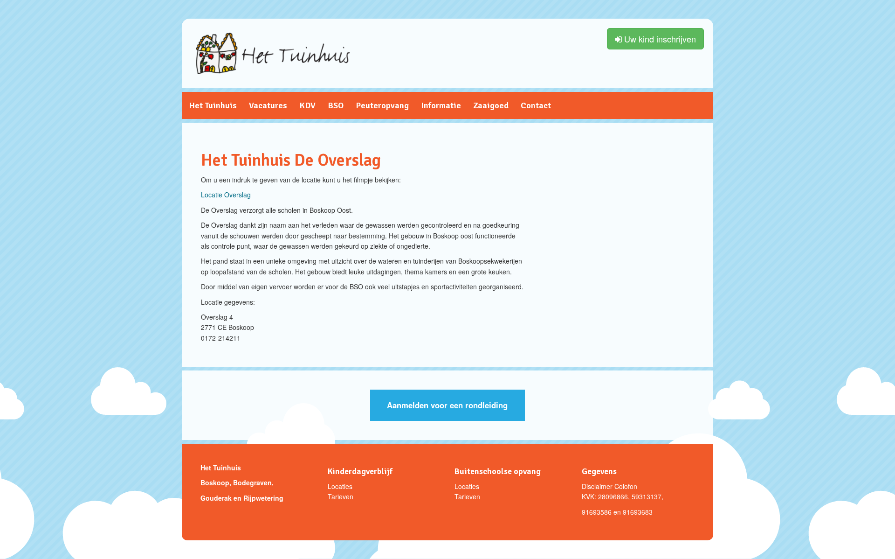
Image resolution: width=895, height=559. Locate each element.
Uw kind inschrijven (659, 39)
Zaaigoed (491, 105)
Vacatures (268, 105)
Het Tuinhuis (213, 105)
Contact (536, 105)
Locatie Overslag (226, 194)
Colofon (625, 486)
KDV (307, 105)
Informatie (441, 105)
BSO (336, 105)
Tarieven (340, 496)
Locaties (340, 486)
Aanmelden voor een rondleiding (447, 405)
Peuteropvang (382, 105)
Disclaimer (597, 486)
